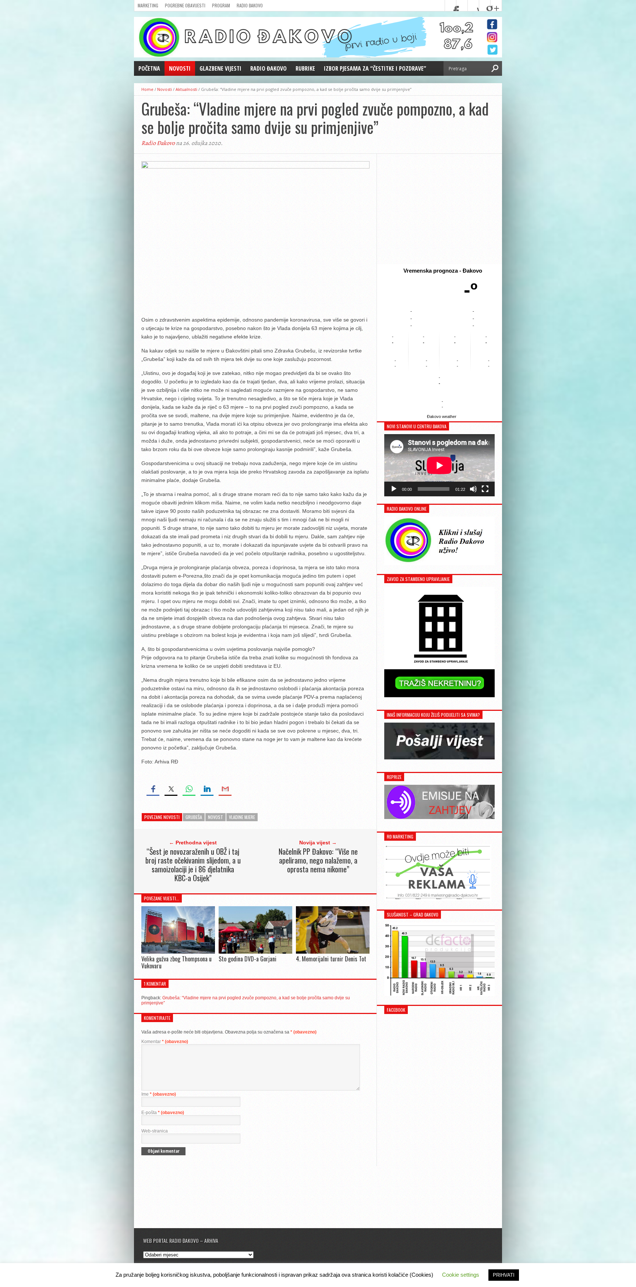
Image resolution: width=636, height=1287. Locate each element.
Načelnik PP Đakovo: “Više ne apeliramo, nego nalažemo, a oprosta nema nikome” (318, 860)
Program (221, 5)
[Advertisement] (439, 208)
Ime (158, 1094)
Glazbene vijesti (220, 68)
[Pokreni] (394, 489)
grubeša (194, 817)
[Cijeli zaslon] (485, 489)
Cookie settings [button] (460, 1275)
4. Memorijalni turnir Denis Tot (331, 958)
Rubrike (305, 68)
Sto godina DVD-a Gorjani (247, 958)
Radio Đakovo (250, 5)
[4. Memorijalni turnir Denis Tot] (333, 952)
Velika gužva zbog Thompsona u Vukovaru (176, 962)
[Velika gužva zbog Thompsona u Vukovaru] (178, 952)
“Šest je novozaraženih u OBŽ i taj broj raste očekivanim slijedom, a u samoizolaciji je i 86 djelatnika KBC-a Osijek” (193, 864)
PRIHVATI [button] (504, 1275)
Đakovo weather (441, 416)
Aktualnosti (186, 89)
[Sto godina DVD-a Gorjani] (255, 952)
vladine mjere (242, 817)
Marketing (148, 5)
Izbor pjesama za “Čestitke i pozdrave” (375, 68)
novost (215, 817)
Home (147, 89)
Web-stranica (154, 1131)
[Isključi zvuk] (473, 489)
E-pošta (162, 1112)
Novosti (180, 68)
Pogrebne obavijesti (185, 5)
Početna (149, 68)
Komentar (164, 1041)
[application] (439, 465)
